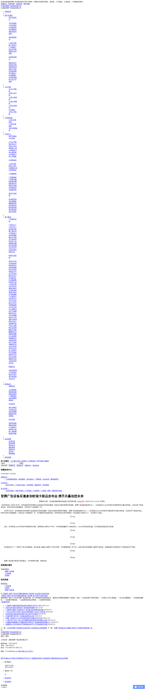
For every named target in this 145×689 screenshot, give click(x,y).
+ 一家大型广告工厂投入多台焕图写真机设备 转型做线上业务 (26, 620)
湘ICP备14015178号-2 (25, 651)
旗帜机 (46, 461)
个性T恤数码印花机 (13, 75)
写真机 (7, 575)
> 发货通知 (45, 485)
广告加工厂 (13, 225)
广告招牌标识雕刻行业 (13, 244)
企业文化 (12, 379)
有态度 (11, 451)
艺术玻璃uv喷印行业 (13, 288)
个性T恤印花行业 (13, 278)
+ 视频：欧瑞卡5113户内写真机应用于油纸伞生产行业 (23, 618)
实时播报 (13, 412)
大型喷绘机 (13, 160)
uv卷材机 (24, 461)
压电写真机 (13, 423)
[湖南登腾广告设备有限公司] (11, 6)
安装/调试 (12, 370)
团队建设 (12, 447)
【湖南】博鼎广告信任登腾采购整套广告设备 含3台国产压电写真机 (24, 596)
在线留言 (19, 4)
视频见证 (12, 367)
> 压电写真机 (9, 491)
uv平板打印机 (15, 461)
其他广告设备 (43, 658)
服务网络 (12, 453)
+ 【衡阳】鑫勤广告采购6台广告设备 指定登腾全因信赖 (24, 610)
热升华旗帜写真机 (13, 29)
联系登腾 (11, 4)
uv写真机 (12, 27)
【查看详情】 (5, 602)
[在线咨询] (80, 501)
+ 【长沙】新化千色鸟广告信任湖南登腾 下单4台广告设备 (25, 612)
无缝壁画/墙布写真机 (13, 67)
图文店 (14, 231)
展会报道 (13, 394)
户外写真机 (13, 23)
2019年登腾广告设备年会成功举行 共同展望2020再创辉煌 (27, 628)
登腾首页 (12, 465)
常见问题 (12, 419)
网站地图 (27, 4)
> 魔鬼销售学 (54, 479)
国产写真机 (13, 136)
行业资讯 (12, 404)
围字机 (14, 190)
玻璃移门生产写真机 (13, 79)
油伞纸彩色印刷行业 (13, 265)
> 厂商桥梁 (37, 479)
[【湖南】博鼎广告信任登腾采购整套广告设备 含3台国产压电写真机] (25, 593)
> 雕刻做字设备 (56, 491)
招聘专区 (12, 449)
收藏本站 (4, 4)
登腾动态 (12, 386)
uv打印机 (12, 138)
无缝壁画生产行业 (13, 272)
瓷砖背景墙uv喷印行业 (13, 292)
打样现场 (13, 376)
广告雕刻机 (13, 174)
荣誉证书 (12, 445)
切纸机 (12, 205)
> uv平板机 (28, 491)
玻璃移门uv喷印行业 (13, 297)
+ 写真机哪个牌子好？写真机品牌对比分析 (19, 616)
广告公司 (12, 227)
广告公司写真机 (13, 49)
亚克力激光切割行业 (13, 239)
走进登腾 (65, 658)
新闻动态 (20, 465)
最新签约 (12, 414)
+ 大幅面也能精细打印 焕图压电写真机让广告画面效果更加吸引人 (28, 622)
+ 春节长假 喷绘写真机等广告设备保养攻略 (20, 608)
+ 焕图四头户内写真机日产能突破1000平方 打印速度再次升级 (26, 624)
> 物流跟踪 (21, 479)
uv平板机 (12, 427)
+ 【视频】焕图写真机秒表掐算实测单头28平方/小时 (23, 605)
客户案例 (51, 658)
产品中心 (27, 658)
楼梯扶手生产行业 (13, 313)
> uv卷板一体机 (45, 491)
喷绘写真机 (13, 425)
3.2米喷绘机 (31, 461)
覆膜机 (11, 203)
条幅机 (14, 201)
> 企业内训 (45, 479)
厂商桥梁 (12, 396)
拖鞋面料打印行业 (13, 355)
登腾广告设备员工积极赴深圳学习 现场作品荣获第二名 (73, 628)
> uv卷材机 (36, 491)
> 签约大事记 (9, 485)
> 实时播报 (29, 485)
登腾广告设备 (9, 571)
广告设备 (8, 573)
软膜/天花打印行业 (13, 248)
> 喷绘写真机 (19, 491)
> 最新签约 (37, 485)
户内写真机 (13, 25)
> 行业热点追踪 (19, 485)
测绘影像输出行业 (13, 338)
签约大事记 (13, 407)
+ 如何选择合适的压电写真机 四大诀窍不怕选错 (21, 614)
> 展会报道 (29, 479)
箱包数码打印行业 (13, 344)
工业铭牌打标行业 (13, 324)
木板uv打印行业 (13, 303)
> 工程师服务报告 (11, 479)
